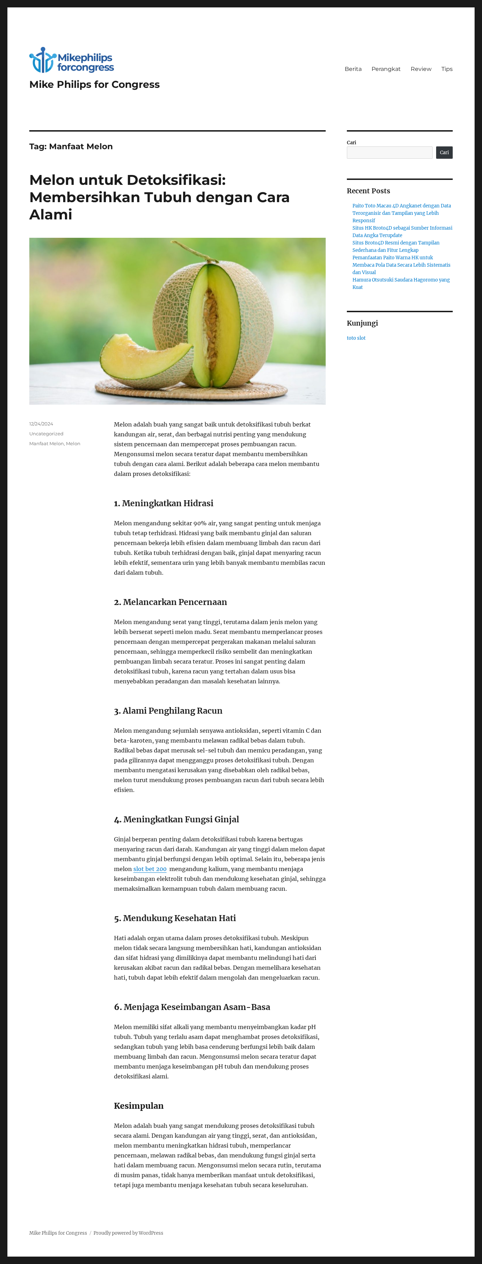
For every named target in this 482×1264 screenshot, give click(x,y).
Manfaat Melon (46, 443)
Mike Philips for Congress (94, 84)
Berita (353, 69)
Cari (351, 143)
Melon (73, 443)
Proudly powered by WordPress (128, 1233)
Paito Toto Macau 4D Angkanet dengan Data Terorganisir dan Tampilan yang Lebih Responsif (402, 213)
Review (421, 69)
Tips (447, 69)
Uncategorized (46, 433)
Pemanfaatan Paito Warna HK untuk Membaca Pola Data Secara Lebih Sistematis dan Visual (402, 265)
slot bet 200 (150, 868)
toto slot (356, 338)
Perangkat (386, 69)
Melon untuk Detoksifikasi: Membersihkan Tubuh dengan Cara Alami (159, 197)
